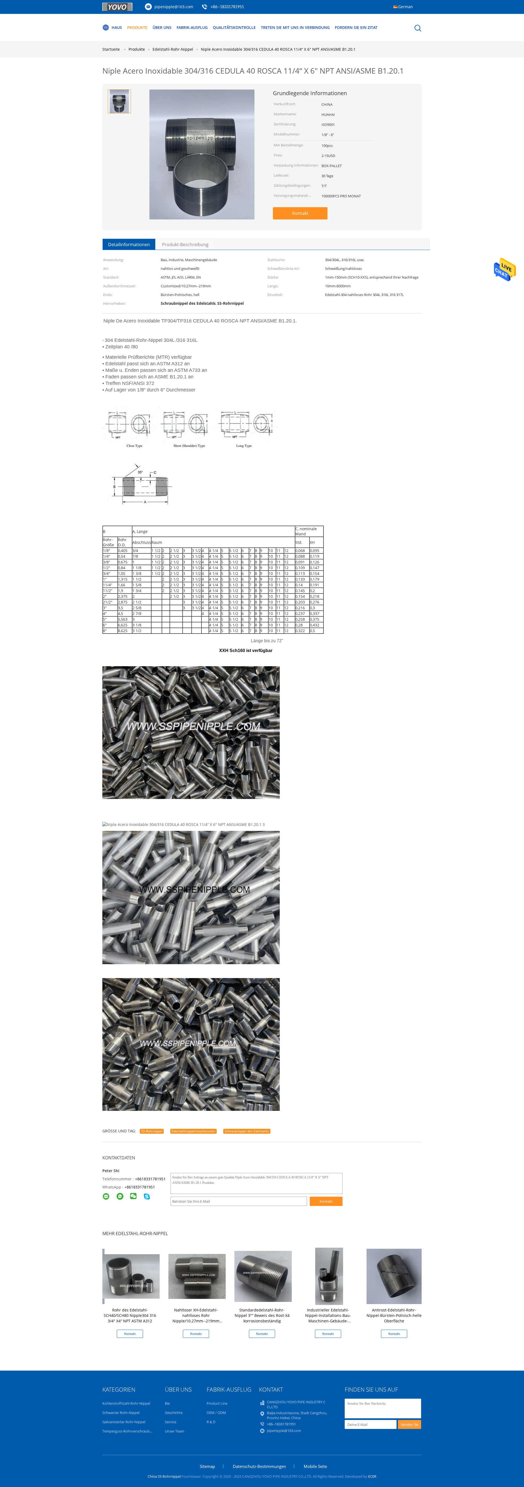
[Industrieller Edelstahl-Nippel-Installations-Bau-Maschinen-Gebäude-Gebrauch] (329, 1275)
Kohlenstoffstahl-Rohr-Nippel (126, 1403)
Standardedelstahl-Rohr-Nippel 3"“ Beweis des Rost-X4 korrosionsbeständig (262, 1315)
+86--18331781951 (227, 7)
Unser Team (174, 1431)
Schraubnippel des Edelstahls (247, 1131)
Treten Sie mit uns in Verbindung (295, 27)
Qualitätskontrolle (234, 27)
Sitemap (207, 1466)
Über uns (162, 27)
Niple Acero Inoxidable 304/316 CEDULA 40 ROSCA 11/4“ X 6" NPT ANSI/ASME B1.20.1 (278, 49)
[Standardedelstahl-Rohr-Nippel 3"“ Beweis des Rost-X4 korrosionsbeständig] (263, 1275)
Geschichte (174, 1412)
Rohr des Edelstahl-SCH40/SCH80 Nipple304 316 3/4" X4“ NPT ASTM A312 (130, 1315)
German (405, 6)
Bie (167, 1403)
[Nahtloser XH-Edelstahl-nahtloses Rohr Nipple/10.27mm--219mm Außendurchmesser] (197, 1275)
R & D (211, 1421)
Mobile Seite (315, 1466)
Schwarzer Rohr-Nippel (120, 1412)
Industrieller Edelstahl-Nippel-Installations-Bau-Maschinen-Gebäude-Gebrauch (328, 1318)
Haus (117, 27)
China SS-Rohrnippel (164, 1476)
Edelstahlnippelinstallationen (193, 1131)
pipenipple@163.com (173, 6)
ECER (372, 1476)
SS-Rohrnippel (151, 1131)
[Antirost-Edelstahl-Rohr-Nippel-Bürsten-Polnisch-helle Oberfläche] (395, 1275)
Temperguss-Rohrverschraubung (129, 1431)
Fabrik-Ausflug (192, 27)
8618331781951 (141, 1187)
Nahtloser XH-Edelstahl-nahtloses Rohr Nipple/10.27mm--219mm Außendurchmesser (195, 1318)
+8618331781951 (150, 1178)
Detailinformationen (129, 245)
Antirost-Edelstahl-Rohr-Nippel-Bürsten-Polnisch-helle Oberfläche (394, 1315)
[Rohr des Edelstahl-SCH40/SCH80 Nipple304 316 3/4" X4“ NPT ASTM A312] (131, 1275)
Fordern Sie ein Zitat (356, 27)
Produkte (137, 27)
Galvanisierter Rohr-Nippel (123, 1421)
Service (170, 1421)
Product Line (217, 1403)
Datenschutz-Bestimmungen (259, 1466)
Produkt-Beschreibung (185, 245)
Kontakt (300, 213)
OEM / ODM (216, 1412)
